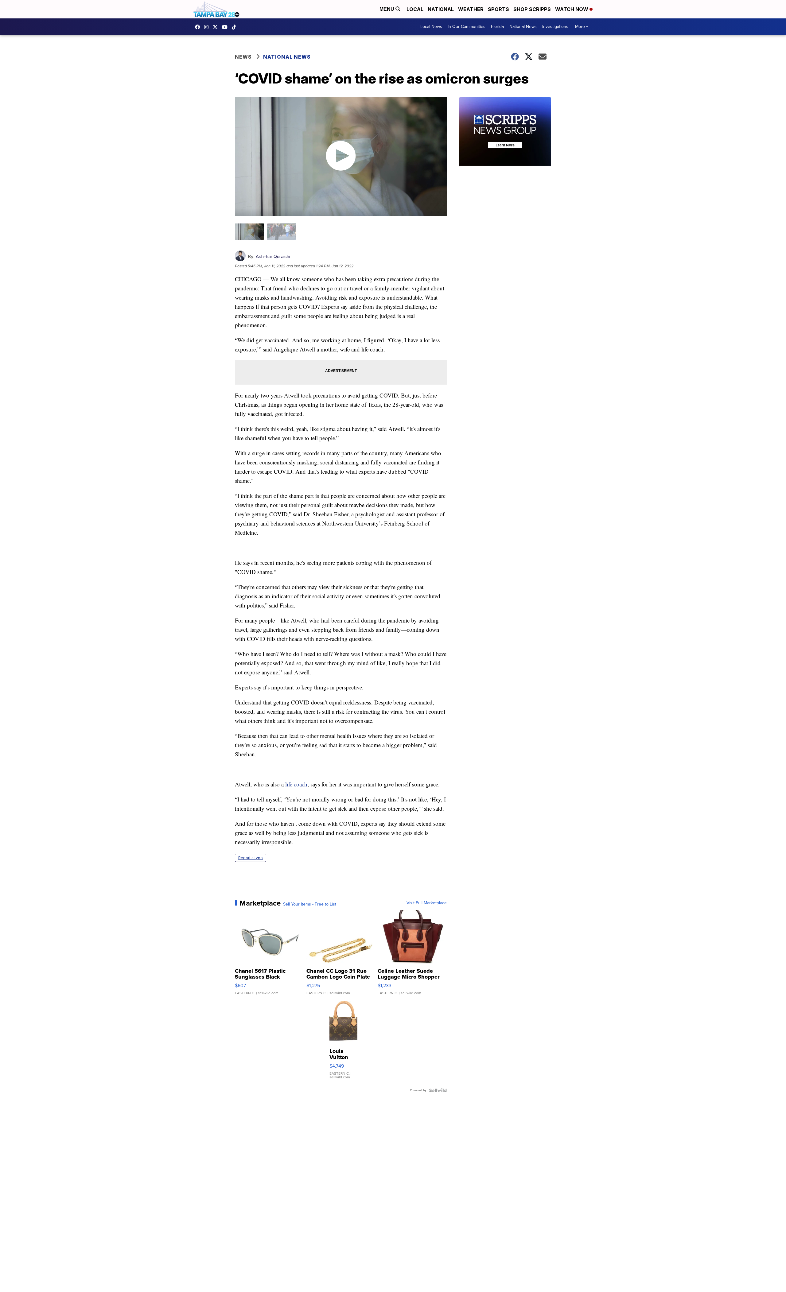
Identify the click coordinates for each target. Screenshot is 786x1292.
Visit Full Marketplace (427, 903)
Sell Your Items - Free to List (309, 904)
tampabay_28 (208, 27)
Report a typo (250, 858)
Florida (497, 26)
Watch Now (572, 9)
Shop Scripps (532, 9)
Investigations (555, 26)
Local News (431, 26)
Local (415, 9)
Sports (498, 9)
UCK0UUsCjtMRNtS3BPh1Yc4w (226, 27)
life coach (296, 784)
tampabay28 (217, 27)
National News (523, 26)
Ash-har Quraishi (273, 256)
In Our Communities (466, 26)
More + (581, 26)
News (243, 57)
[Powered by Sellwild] (438, 1090)
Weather (471, 9)
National (441, 9)
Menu (387, 9)
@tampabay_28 (235, 27)
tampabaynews (199, 27)
